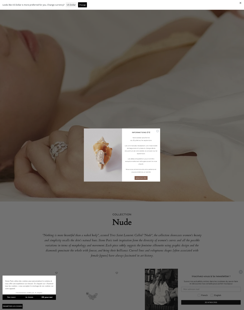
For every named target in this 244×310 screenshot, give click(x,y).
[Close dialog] (157, 131)
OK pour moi (47, 297)
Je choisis (29, 297)
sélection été (141, 178)
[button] (12, 306)
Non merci (11, 297)
